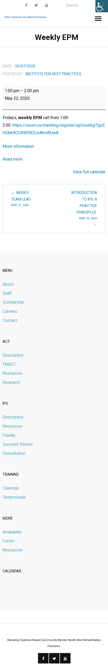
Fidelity (9, 435)
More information (18, 146)
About (8, 284)
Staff (7, 293)
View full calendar (89, 171)
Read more (13, 159)
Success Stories (18, 444)
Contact (10, 320)
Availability (12, 532)
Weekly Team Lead (21, 199)
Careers (10, 311)
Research (11, 382)
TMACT (9, 364)
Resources (13, 373)
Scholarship (13, 302)
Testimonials (14, 497)
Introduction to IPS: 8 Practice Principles (84, 205)
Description (13, 355)
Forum (9, 540)
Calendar (11, 488)
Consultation (14, 453)
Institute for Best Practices (54, 74)
